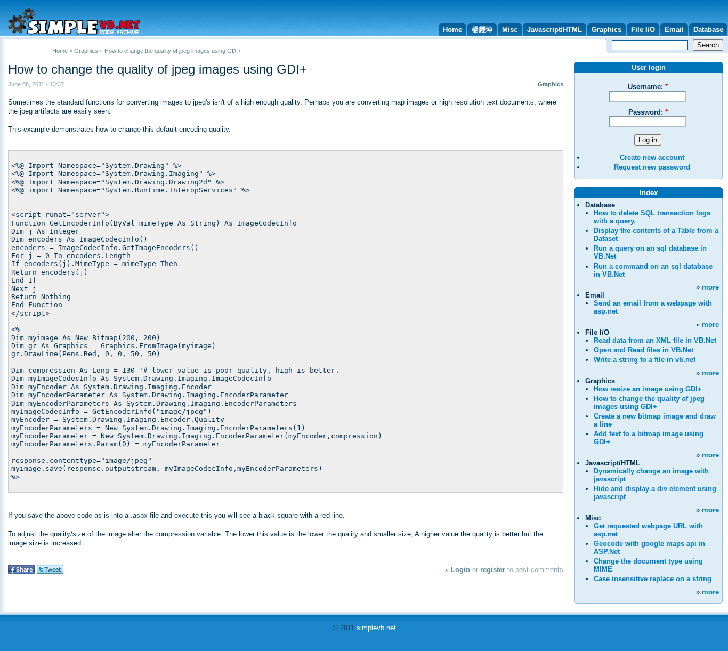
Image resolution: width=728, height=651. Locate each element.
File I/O (643, 30)
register (492, 570)
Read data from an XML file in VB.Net (655, 340)
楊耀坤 (482, 30)
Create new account (652, 158)
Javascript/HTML (554, 30)
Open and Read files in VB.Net (643, 350)
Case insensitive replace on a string (652, 579)
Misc (509, 30)
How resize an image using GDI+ (648, 389)
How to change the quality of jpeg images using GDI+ (157, 69)
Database (708, 30)
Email (674, 30)
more (710, 287)
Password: (648, 112)
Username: (648, 87)
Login (460, 570)
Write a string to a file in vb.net (644, 360)
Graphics (606, 30)
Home (452, 30)
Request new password (652, 167)
